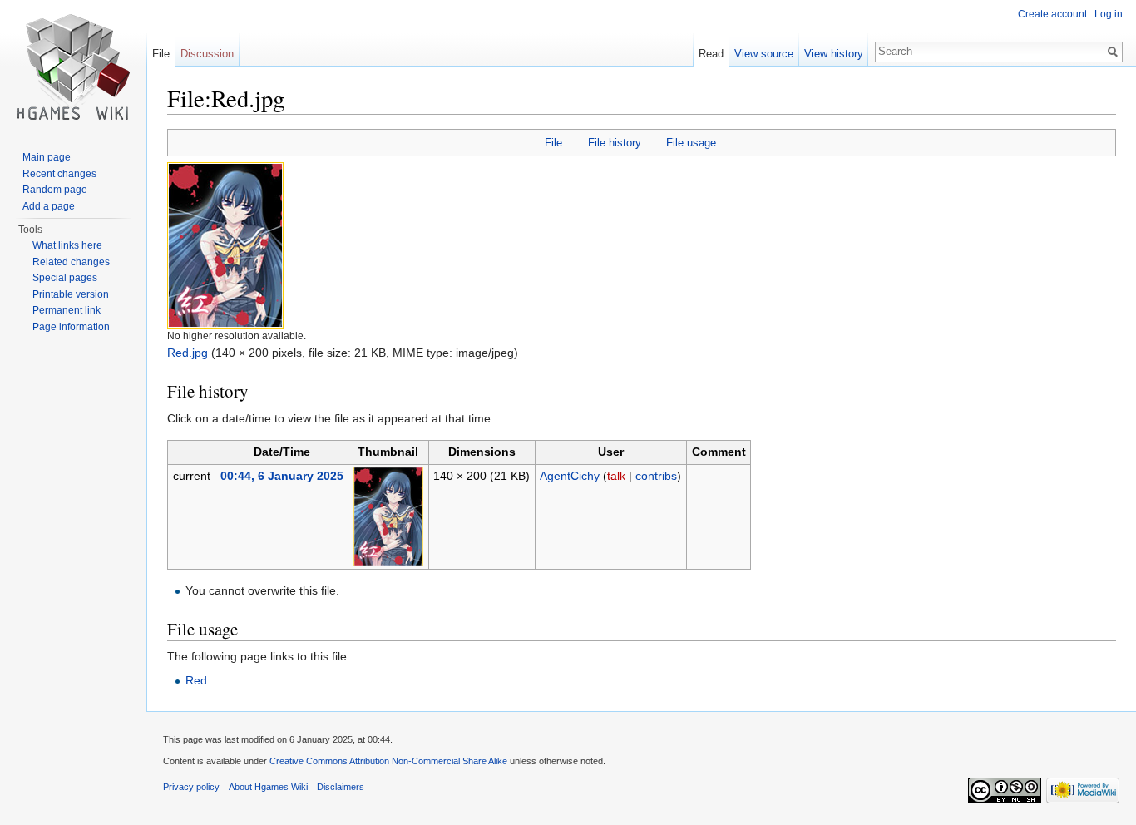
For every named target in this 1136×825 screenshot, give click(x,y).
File (553, 142)
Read (711, 53)
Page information (71, 327)
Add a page (48, 206)
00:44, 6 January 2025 (281, 475)
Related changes (71, 262)
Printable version (70, 294)
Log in (1108, 14)
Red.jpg (187, 352)
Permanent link (66, 310)
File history (614, 142)
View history (833, 53)
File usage (691, 142)
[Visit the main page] (73, 66)
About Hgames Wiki (268, 787)
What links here (67, 245)
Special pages (64, 278)
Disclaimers (340, 787)
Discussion (207, 53)
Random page (54, 189)
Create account (1052, 14)
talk (616, 475)
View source (763, 53)
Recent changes (59, 174)
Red (196, 680)
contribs (656, 475)
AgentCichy (570, 475)
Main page (46, 157)
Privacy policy (191, 787)
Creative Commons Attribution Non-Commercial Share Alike (388, 761)
